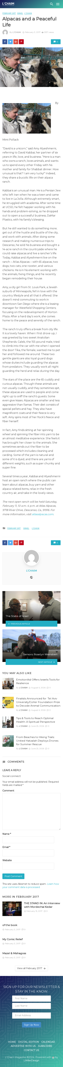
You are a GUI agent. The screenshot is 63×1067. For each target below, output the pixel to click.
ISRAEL (20, 13)
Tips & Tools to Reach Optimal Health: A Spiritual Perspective (35, 720)
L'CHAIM (28, 13)
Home (12, 1041)
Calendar (48, 1041)
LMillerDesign (31, 1060)
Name (6, 833)
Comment (8, 790)
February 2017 (9, 13)
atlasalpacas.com (42, 514)
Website (7, 860)
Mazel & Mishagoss (14, 953)
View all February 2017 (29, 968)
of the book (9, 925)
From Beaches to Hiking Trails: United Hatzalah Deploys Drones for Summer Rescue (37, 741)
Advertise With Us (23, 1046)
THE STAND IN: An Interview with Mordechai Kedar (42, 905)
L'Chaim (17, 32)
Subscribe (45, 1046)
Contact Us (31, 1050)
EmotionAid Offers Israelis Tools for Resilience (38, 681)
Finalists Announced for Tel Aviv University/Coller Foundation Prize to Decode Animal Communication (38, 702)
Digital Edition (28, 1041)
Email (6, 847)
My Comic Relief (12, 939)
